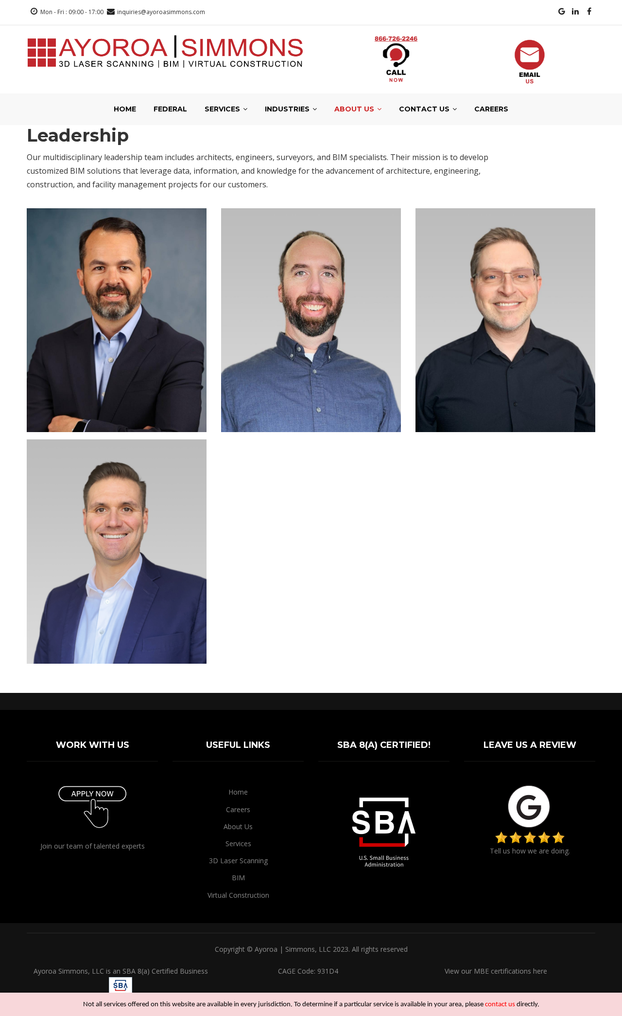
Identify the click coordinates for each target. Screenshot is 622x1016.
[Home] (165, 51)
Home (125, 109)
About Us (355, 109)
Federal (170, 109)
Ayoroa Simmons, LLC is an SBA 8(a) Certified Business (121, 971)
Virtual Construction (238, 895)
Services (223, 109)
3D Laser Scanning (238, 860)
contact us (500, 1004)
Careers (491, 109)
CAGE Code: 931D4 (308, 971)
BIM (238, 877)
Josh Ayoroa (116, 411)
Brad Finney (116, 643)
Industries (288, 109)
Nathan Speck (505, 411)
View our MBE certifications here (496, 971)
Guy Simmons (311, 411)
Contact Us (425, 109)
